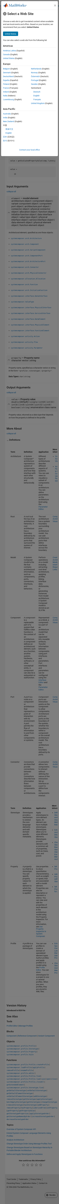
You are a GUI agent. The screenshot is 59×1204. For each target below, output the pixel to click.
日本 (5, 137)
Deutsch (36, 92)
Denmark (7, 72)
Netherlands (36, 69)
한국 (5, 141)
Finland (6, 84)
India (5, 117)
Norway (34, 72)
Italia (5, 96)
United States (8, 58)
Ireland (6, 92)
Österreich (35, 76)
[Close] (55, 5)
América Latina (9, 51)
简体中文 (9, 129)
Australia (7, 114)
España (6, 80)
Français (37, 99)
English (36, 96)
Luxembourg (8, 99)
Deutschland (8, 76)
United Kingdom (38, 103)
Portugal (34, 80)
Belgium (6, 69)
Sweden (34, 84)
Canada (6, 54)
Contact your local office (29, 150)
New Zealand (8, 121)
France (6, 88)
